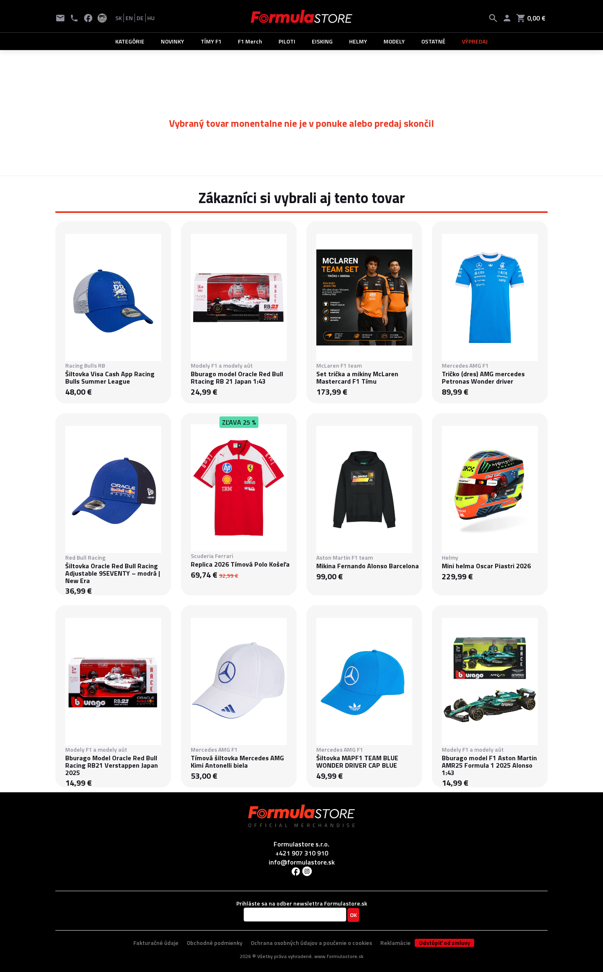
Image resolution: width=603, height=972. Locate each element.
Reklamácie (395, 942)
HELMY (358, 41)
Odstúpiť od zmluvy (444, 943)
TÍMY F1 (211, 41)
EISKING (322, 41)
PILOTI (287, 41)
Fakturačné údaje (155, 942)
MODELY (394, 41)
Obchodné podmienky (214, 942)
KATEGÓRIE (129, 41)
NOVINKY (172, 41)
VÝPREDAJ (475, 41)
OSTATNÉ (433, 41)
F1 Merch (250, 41)
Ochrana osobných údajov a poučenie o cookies (311, 942)
